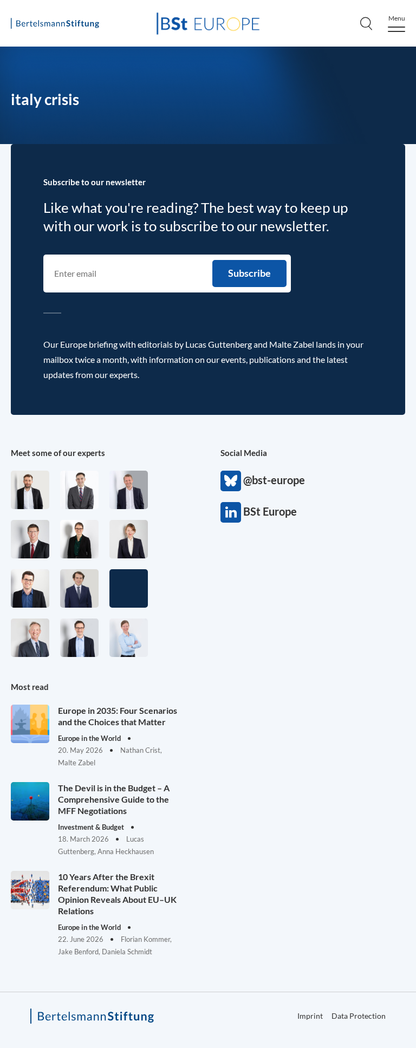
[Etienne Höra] (79, 588)
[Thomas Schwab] (30, 588)
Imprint (310, 1016)
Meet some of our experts (58, 453)
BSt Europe (230, 512)
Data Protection (359, 1016)
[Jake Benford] (30, 490)
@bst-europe (230, 481)
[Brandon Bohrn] (79, 490)
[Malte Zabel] (128, 490)
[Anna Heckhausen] (79, 539)
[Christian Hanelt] (30, 638)
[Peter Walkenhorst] (30, 539)
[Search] (366, 23)
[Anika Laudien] (128, 539)
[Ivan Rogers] (128, 588)
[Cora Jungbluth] (128, 638)
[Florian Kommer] (79, 638)
